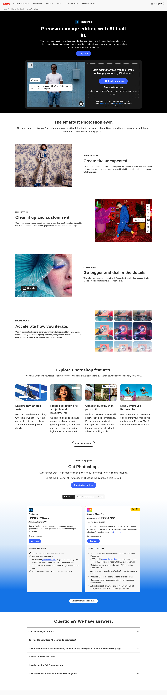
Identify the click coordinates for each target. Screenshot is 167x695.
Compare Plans (72, 3)
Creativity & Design (20, 3)
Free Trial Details (88, 3)
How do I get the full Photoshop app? (47, 665)
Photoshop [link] (37, 3)
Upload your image (115, 81)
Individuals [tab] (68, 497)
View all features (83, 443)
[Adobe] (6, 3)
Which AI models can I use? (42, 657)
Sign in (159, 4)
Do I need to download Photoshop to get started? (52, 640)
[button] (151, 3)
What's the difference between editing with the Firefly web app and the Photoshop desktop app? (75, 648)
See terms (117, 532)
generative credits (49, 560)
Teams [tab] (100, 497)
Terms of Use (105, 103)
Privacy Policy (118, 103)
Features (49, 3)
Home (5, 9)
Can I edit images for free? (41, 631)
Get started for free (83, 485)
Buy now (83, 53)
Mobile (59, 3)
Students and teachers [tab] (85, 497)
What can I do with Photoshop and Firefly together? (54, 673)
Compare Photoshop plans (84, 601)
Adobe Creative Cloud (17, 9)
